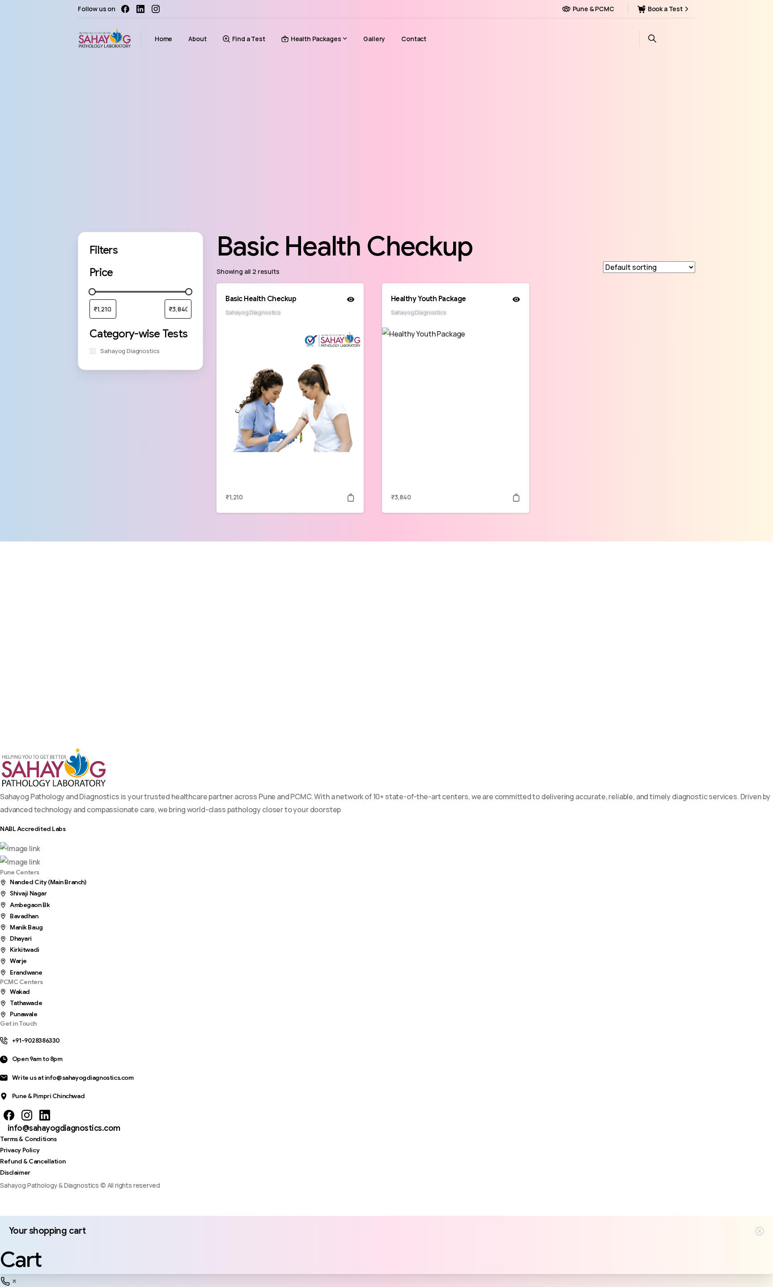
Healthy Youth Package (428, 298)
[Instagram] (155, 9)
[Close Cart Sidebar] (759, 1231)
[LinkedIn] (140, 9)
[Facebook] (125, 9)
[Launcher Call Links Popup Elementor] (9, 1280)
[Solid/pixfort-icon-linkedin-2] (45, 1115)
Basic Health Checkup (260, 298)
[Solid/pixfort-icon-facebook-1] (9, 1115)
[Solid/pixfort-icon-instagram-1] (27, 1115)
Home (377, 148)
